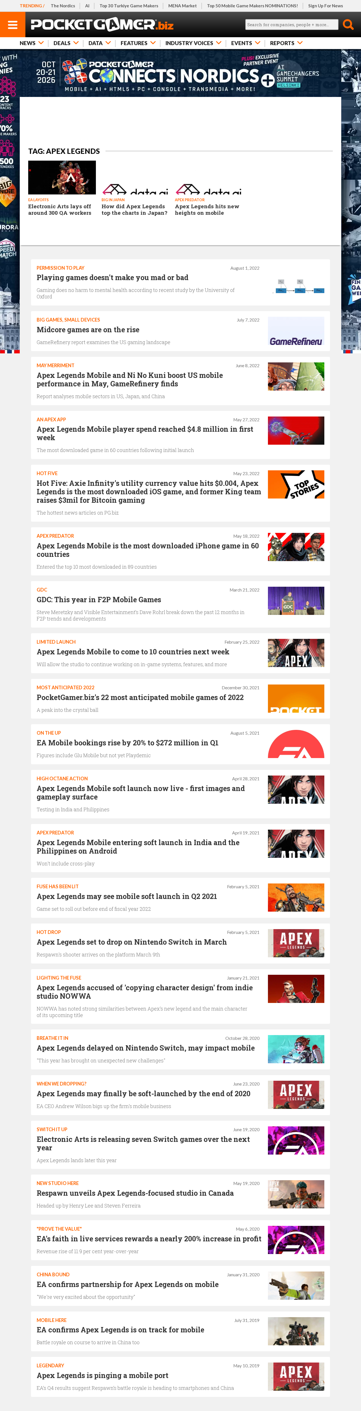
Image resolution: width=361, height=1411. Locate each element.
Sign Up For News (325, 5)
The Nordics (63, 5)
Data (96, 43)
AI (87, 5)
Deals (62, 43)
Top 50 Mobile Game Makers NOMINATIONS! (252, 5)
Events (241, 43)
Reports (282, 43)
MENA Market (182, 5)
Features (134, 43)
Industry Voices (189, 43)
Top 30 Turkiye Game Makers (129, 5)
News (28, 43)
